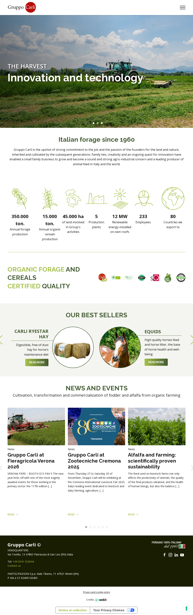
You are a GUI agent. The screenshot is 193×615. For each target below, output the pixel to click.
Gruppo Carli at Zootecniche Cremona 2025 (94, 461)
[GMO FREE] (167, 277)
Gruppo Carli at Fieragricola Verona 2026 (31, 461)
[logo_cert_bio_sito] (116, 277)
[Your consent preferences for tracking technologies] (186, 608)
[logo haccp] (180, 277)
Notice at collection (73, 610)
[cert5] (129, 277)
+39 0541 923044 (23, 561)
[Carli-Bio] (103, 277)
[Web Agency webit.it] (100, 599)
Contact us (14, 565)
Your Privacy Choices (108, 610)
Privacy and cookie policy (96, 592)
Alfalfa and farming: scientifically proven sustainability (152, 461)
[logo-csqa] (154, 277)
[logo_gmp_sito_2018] (142, 277)
